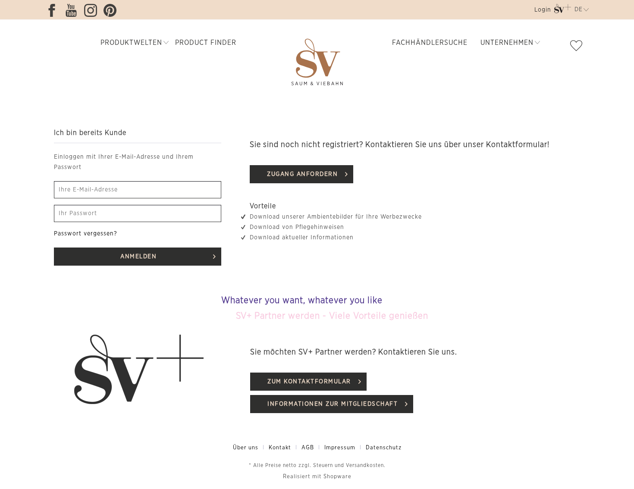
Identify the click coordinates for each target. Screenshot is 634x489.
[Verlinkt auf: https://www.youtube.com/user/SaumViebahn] (73, 10)
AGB (307, 448)
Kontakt (280, 448)
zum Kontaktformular (309, 382)
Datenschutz (384, 448)
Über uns (245, 448)
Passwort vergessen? (85, 234)
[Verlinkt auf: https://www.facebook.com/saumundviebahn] (54, 10)
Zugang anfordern (302, 174)
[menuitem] (541, 11)
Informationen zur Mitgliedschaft (332, 404)
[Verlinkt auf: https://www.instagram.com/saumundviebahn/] (92, 10)
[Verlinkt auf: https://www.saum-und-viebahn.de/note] (578, 47)
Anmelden (138, 257)
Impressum (339, 448)
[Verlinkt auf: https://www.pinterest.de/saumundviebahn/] (112, 10)
